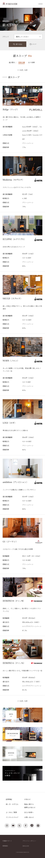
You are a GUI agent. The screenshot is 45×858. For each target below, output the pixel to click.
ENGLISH (25, 846)
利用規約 (5, 846)
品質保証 (9, 799)
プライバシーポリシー (29, 841)
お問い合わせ (29, 817)
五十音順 (31, 62)
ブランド (5, 36)
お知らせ (27, 799)
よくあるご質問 (11, 812)
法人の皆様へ (29, 812)
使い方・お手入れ (12, 804)
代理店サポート (7, 841)
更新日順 (21, 62)
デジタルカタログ (12, 817)
